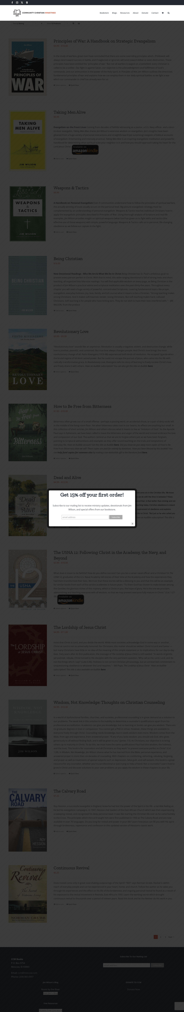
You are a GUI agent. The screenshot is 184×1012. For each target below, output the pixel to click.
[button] (168, 12)
